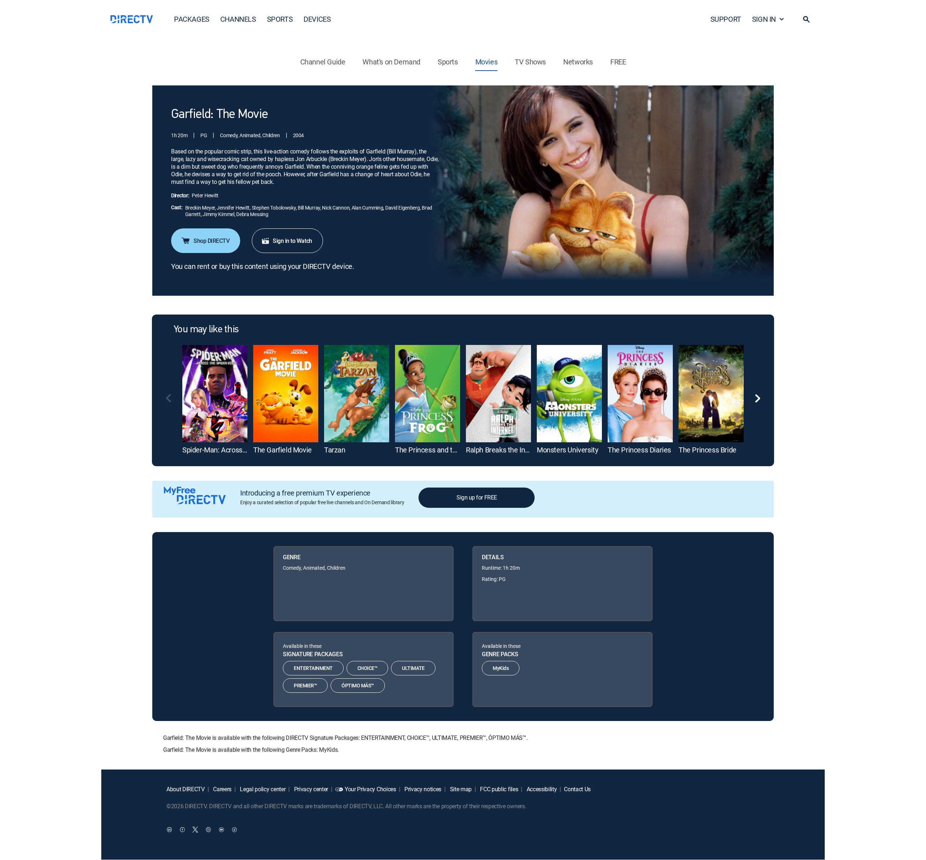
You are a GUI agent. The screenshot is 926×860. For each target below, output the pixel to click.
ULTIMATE (413, 668)
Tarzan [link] (334, 450)
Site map (460, 789)
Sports (448, 62)
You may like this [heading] (206, 330)
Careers (222, 789)
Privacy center (310, 789)
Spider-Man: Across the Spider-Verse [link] (239, 450)
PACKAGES (191, 19)
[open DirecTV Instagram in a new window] (208, 829)
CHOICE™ (367, 668)
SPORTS (280, 19)
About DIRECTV (185, 789)
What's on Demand (391, 62)
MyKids (501, 668)
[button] (806, 19)
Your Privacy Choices (370, 789)
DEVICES (317, 19)
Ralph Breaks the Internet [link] (505, 450)
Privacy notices (422, 789)
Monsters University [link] (567, 450)
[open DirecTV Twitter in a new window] (195, 829)
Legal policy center (262, 789)
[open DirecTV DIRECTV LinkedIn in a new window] (169, 829)
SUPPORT (725, 19)
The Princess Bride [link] (707, 450)
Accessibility (541, 789)
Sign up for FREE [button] (476, 497)
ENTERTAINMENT (313, 668)
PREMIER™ (305, 685)
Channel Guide (322, 62)
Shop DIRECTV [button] (211, 241)
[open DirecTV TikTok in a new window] (234, 829)
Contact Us (577, 789)
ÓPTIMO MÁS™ (357, 685)
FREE (618, 62)
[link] (214, 393)
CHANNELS (238, 19)
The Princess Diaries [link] (639, 450)
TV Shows (530, 62)
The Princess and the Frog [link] (435, 450)
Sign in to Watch (292, 241)
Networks (578, 62)
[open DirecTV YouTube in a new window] (221, 829)
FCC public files (498, 789)
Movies (486, 62)
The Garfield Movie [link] (282, 450)
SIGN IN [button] (764, 19)
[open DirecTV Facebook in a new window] (182, 829)
